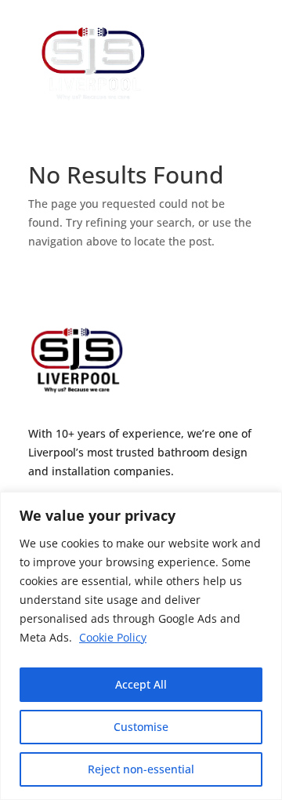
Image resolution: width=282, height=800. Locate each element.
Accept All (141, 684)
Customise (141, 726)
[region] (141, 646)
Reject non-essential (141, 769)
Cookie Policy (112, 637)
